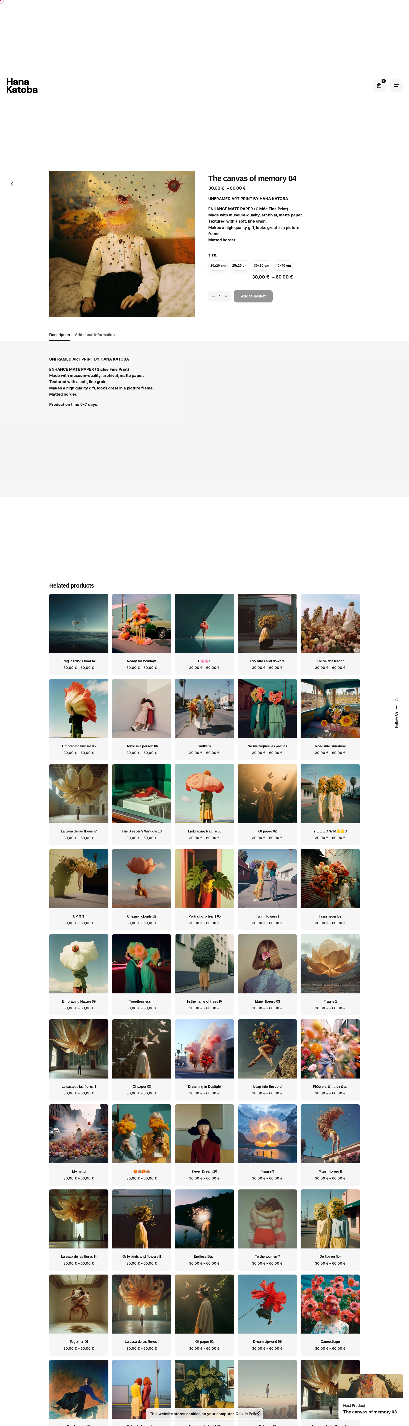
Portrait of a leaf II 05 (204, 916)
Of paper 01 (204, 1342)
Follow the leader (330, 661)
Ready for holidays (141, 661)
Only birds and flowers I (267, 661)
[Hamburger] (396, 85)
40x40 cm (283, 265)
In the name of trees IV (204, 1001)
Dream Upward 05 (267, 1342)
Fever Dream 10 (204, 1171)
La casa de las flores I (142, 1342)
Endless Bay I (204, 1256)
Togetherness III (141, 1001)
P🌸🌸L (204, 661)
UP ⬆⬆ (78, 916)
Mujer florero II (330, 1171)
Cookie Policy (247, 1414)
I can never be (330, 916)
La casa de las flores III (79, 1256)
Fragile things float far (79, 661)
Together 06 (79, 1342)
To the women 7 (267, 1256)
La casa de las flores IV (79, 831)
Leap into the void (267, 1086)
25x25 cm (239, 265)
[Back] (12, 184)
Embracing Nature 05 (78, 746)
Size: (212, 255)
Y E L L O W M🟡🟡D (330, 831)
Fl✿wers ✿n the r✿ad (330, 1086)
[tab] (59, 340)
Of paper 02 (267, 831)
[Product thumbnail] (78, 623)
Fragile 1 (330, 1001)
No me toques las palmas (267, 746)
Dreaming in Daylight (204, 1086)
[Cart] (379, 85)
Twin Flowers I (267, 916)
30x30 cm (261, 265)
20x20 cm (218, 265)
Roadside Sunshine (330, 746)
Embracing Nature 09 (78, 1001)
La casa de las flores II (79, 1086)
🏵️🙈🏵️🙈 (141, 1171)
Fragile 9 (267, 1171)
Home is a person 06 (141, 746)
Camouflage (330, 1342)
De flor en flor (330, 1256)
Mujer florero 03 (267, 1001)
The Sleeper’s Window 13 (142, 831)
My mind (79, 1171)
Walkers (204, 746)
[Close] (258, 1413)
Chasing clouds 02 (141, 916)
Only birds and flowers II (141, 1256)
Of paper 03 (142, 1086)
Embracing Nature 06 (204, 831)
